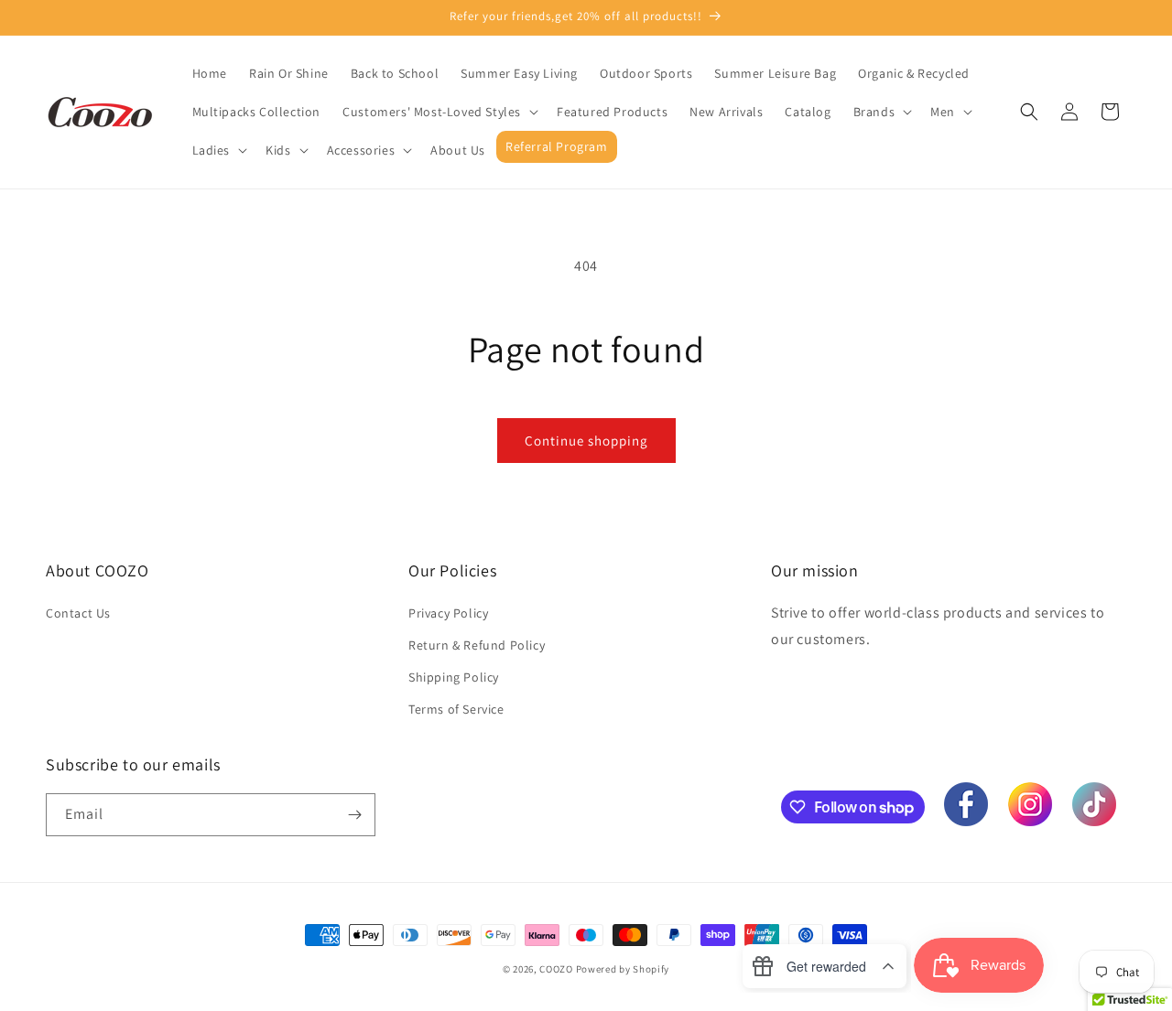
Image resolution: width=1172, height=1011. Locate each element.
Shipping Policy (453, 677)
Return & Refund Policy (476, 645)
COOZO (556, 969)
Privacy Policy (448, 613)
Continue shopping (586, 440)
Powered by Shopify (623, 969)
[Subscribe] (354, 814)
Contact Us (78, 613)
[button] (438, 111)
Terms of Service (456, 709)
